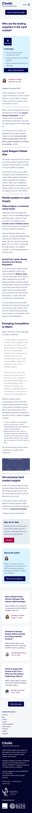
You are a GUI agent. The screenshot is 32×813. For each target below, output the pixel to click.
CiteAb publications (7, 724)
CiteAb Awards (6, 726)
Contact (9, 540)
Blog (3, 717)
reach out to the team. (18, 509)
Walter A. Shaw (21, 274)
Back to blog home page (16, 12)
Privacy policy (6, 781)
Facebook (5, 729)
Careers (4, 722)
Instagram (5, 733)
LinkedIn (4, 731)
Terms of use (6, 783)
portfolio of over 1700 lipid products (15, 223)
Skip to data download (16, 70)
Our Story (5, 715)
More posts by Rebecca (15, 579)
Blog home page (16, 704)
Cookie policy (16, 781)
